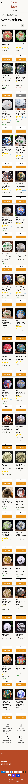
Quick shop (7, 56)
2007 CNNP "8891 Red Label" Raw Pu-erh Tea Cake (7, 44)
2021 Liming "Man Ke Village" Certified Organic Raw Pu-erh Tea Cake (20, 150)
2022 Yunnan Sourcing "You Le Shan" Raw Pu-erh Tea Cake (7, 535)
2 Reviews (10, 120)
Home (2, 14)
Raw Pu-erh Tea (10, 14)
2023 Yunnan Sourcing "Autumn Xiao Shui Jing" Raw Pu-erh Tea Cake (6, 393)
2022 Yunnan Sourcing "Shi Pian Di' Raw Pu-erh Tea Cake (21, 669)
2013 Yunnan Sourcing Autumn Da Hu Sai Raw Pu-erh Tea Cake (21, 466)
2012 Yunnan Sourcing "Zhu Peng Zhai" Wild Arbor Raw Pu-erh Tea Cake (6, 114)
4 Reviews (10, 154)
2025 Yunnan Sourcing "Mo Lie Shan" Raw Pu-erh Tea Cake (7, 602)
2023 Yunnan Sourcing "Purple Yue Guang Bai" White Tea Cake (20, 220)
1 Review (10, 190)
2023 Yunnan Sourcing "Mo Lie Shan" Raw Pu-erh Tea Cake (20, 602)
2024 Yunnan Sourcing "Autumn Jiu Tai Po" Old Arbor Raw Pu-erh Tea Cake (6, 637)
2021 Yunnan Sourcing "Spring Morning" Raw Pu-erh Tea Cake (20, 78)
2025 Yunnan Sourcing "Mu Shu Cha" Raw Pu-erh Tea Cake (20, 323)
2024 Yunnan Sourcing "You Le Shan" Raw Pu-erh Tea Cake (20, 393)
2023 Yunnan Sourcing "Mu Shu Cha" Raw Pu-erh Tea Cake (20, 186)
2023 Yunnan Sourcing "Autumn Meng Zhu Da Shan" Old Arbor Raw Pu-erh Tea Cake (21, 637)
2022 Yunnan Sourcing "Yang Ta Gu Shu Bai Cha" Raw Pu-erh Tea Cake (20, 503)
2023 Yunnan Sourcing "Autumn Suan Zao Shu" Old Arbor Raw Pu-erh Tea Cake (20, 429)
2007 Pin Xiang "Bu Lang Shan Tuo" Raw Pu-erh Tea (21, 44)
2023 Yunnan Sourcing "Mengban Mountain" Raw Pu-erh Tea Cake (21, 357)
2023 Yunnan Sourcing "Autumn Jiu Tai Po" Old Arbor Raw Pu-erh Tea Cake (6, 358)
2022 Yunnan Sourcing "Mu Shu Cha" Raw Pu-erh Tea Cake (20, 289)
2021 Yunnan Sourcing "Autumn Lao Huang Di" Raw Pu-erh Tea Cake (21, 535)
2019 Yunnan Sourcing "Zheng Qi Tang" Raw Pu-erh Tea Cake (21, 256)
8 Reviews (24, 82)
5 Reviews (24, 48)
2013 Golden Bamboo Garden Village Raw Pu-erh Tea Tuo (7, 502)
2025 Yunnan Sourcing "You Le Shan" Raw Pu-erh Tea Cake (7, 569)
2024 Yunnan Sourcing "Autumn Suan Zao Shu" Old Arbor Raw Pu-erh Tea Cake (20, 570)
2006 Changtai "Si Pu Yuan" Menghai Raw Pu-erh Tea (20, 113)
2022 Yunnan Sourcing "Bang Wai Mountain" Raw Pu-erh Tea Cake (7, 289)
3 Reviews (10, 293)
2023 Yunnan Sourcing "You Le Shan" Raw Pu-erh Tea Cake (7, 429)
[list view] (25, 25)
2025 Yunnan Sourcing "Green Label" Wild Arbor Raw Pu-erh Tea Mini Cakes (6, 256)
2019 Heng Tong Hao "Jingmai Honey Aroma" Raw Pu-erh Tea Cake (7, 78)
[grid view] (22, 25)
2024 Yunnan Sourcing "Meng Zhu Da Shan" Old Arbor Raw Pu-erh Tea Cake (20, 704)
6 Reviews (24, 155)
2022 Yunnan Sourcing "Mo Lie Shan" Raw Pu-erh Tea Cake (7, 669)
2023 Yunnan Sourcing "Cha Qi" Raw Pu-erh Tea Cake (6, 150)
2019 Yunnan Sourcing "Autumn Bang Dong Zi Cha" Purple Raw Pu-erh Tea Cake (7, 220)
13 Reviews (10, 48)
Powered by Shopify (14, 781)
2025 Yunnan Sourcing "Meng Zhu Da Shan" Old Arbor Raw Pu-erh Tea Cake (6, 704)
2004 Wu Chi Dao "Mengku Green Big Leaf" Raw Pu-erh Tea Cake (7, 323)
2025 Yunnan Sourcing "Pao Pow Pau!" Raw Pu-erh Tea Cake (7, 186)
